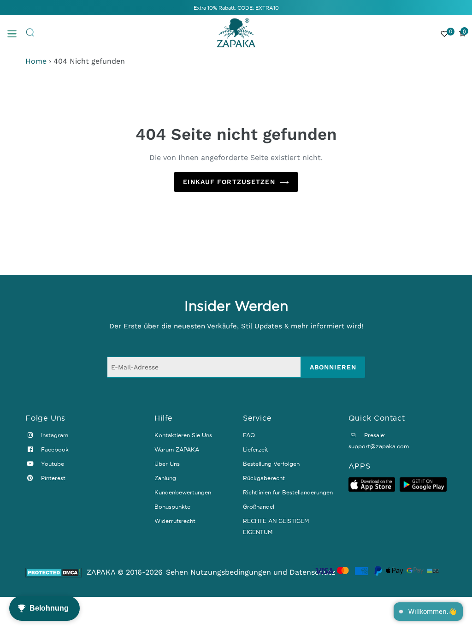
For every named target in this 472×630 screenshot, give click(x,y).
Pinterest (52, 478)
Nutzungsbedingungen (230, 572)
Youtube (51, 464)
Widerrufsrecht (174, 521)
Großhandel (258, 507)
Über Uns (167, 464)
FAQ (249, 435)
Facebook (54, 449)
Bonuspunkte (172, 507)
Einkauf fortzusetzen (229, 181)
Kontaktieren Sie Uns (183, 435)
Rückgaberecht (264, 478)
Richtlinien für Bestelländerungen (288, 492)
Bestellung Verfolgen (271, 464)
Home (36, 61)
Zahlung (165, 478)
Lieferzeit (255, 449)
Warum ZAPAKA (176, 449)
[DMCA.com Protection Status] (53, 572)
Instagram (53, 435)
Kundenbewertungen (182, 492)
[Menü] (16, 33)
